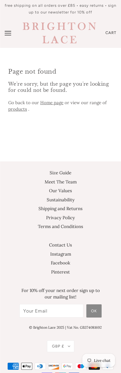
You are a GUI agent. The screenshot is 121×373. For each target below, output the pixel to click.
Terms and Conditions (60, 226)
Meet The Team (61, 182)
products (17, 109)
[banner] (59, 32)
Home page (51, 102)
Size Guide (60, 172)
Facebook (60, 263)
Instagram (60, 254)
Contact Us (60, 245)
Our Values (60, 190)
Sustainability (61, 199)
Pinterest (60, 272)
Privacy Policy (60, 217)
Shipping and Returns (60, 208)
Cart (110, 33)
